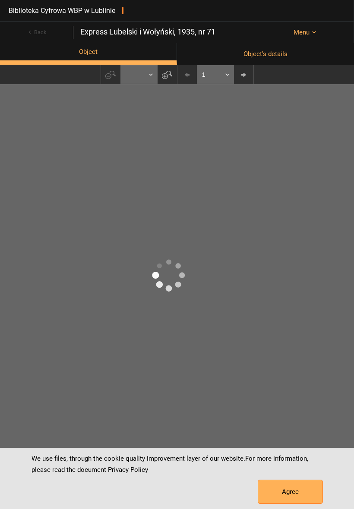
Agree (290, 492)
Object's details (265, 54)
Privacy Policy (128, 470)
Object (88, 52)
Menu (302, 32)
